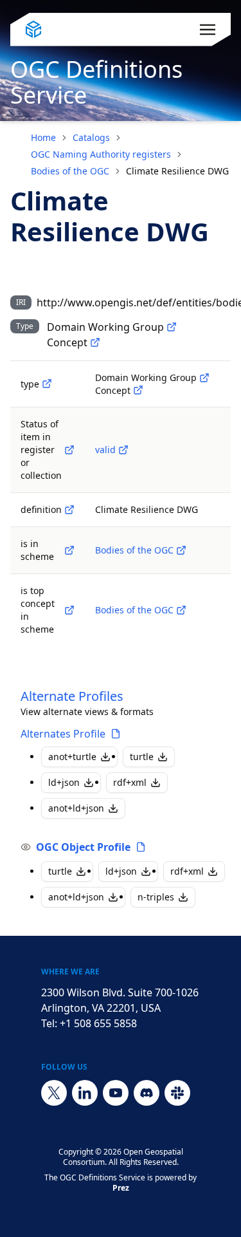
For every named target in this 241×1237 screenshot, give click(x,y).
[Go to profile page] (116, 734)
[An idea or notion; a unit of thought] (95, 342)
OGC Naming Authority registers (101, 154)
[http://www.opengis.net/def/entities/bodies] (181, 550)
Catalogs (91, 137)
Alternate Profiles (72, 696)
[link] (177, 171)
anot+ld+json (76, 808)
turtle (142, 756)
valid (105, 449)
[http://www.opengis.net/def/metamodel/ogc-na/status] (69, 450)
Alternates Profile (63, 734)
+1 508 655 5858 (98, 1023)
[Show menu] (207, 30)
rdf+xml (130, 782)
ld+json (64, 782)
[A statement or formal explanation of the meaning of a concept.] (69, 510)
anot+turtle (72, 756)
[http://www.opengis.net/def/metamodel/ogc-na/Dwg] (171, 327)
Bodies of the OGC (70, 171)
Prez (120, 1187)
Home (43, 137)
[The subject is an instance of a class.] (47, 383)
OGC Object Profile (83, 847)
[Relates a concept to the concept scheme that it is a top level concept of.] (69, 610)
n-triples (156, 897)
